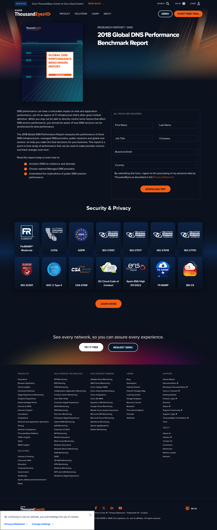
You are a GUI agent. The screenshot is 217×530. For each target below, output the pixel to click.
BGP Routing (59, 383)
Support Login (169, 414)
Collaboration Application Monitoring (70, 391)
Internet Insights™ (25, 410)
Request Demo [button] (123, 347)
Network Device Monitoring (66, 449)
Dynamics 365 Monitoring (101, 402)
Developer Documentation (174, 387)
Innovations (23, 414)
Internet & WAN (24, 406)
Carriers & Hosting (26, 456)
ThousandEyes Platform (28, 433)
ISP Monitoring (60, 433)
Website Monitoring (62, 468)
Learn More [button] (108, 304)
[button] (179, 3)
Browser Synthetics (26, 383)
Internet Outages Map (136, 391)
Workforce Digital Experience (66, 476)
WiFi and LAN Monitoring (65, 472)
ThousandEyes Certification (175, 418)
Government (23, 472)
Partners (166, 456)
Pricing (21, 426)
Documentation (170, 383)
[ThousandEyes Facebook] (96, 508)
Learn (95, 13)
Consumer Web (24, 460)
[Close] (90, 514)
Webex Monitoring (98, 429)
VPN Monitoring (61, 464)
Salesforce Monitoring (99, 422)
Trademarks (132, 513)
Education (22, 464)
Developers (132, 383)
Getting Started (169, 395)
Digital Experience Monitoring (31, 395)
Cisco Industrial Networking (102, 391)
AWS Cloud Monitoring (100, 383)
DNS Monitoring (61, 410)
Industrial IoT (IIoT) (62, 429)
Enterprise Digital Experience (66, 418)
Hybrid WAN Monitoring (64, 422)
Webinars (131, 418)
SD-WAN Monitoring (62, 460)
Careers (166, 437)
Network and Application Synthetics (33, 422)
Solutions (81, 13)
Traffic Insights (24, 437)
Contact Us (167, 441)
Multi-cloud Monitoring (64, 441)
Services (166, 402)
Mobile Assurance (62, 437)
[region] (47, 520)
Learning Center (134, 395)
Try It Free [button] (91, 347)
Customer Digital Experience (66, 402)
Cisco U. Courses (170, 391)
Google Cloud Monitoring (101, 406)
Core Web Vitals (61, 399)
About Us (167, 433)
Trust (165, 422)
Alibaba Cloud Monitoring (101, 379)
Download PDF (155, 189)
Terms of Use (100, 513)
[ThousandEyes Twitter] (103, 508)
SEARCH (161, 3)
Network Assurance (62, 445)
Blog (129, 379)
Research (131, 406)
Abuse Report (169, 379)
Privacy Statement (163, 177)
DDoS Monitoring (61, 406)
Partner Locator (169, 453)
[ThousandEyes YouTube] (120, 508)
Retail (20, 483)
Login (193, 3)
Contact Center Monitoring (65, 395)
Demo (165, 13)
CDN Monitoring (61, 387)
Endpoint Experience (27, 399)
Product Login (169, 399)
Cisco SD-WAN (96, 399)
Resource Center (134, 402)
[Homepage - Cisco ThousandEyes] (36, 13)
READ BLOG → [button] (96, 3)
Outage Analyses (134, 399)
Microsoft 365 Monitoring (101, 414)
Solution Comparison (27, 429)
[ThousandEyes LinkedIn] (112, 508)
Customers (167, 445)
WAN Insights (24, 445)
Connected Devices (26, 391)
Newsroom (167, 449)
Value (20, 441)
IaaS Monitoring (61, 426)
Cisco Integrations (98, 395)
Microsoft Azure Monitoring (102, 418)
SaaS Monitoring (61, 453)
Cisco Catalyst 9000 (99, 387)
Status (166, 406)
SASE (56, 456)
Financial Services (25, 468)
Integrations (23, 418)
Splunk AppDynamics (99, 426)
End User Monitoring (63, 414)
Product (65, 13)
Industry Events (133, 387)
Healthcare (22, 476)
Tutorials (130, 414)
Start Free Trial (188, 13)
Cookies (144, 513)
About (107, 13)
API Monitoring (60, 379)
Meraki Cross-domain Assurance (104, 410)
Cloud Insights (24, 387)
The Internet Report (135, 410)
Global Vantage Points (27, 402)
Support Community (172, 410)
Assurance (22, 379)
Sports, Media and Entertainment (32, 480)
